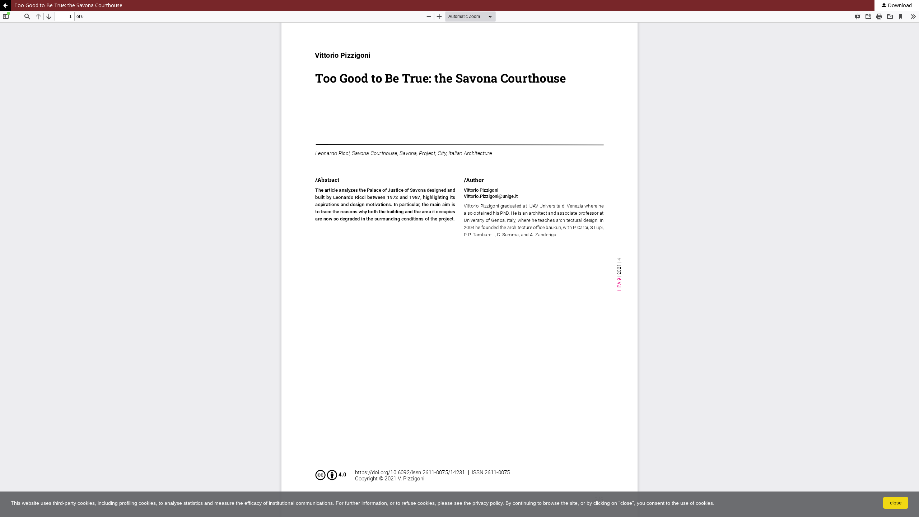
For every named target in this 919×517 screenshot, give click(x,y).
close (896, 503)
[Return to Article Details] (5, 5)
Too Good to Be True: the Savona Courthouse (68, 5)
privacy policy (487, 503)
